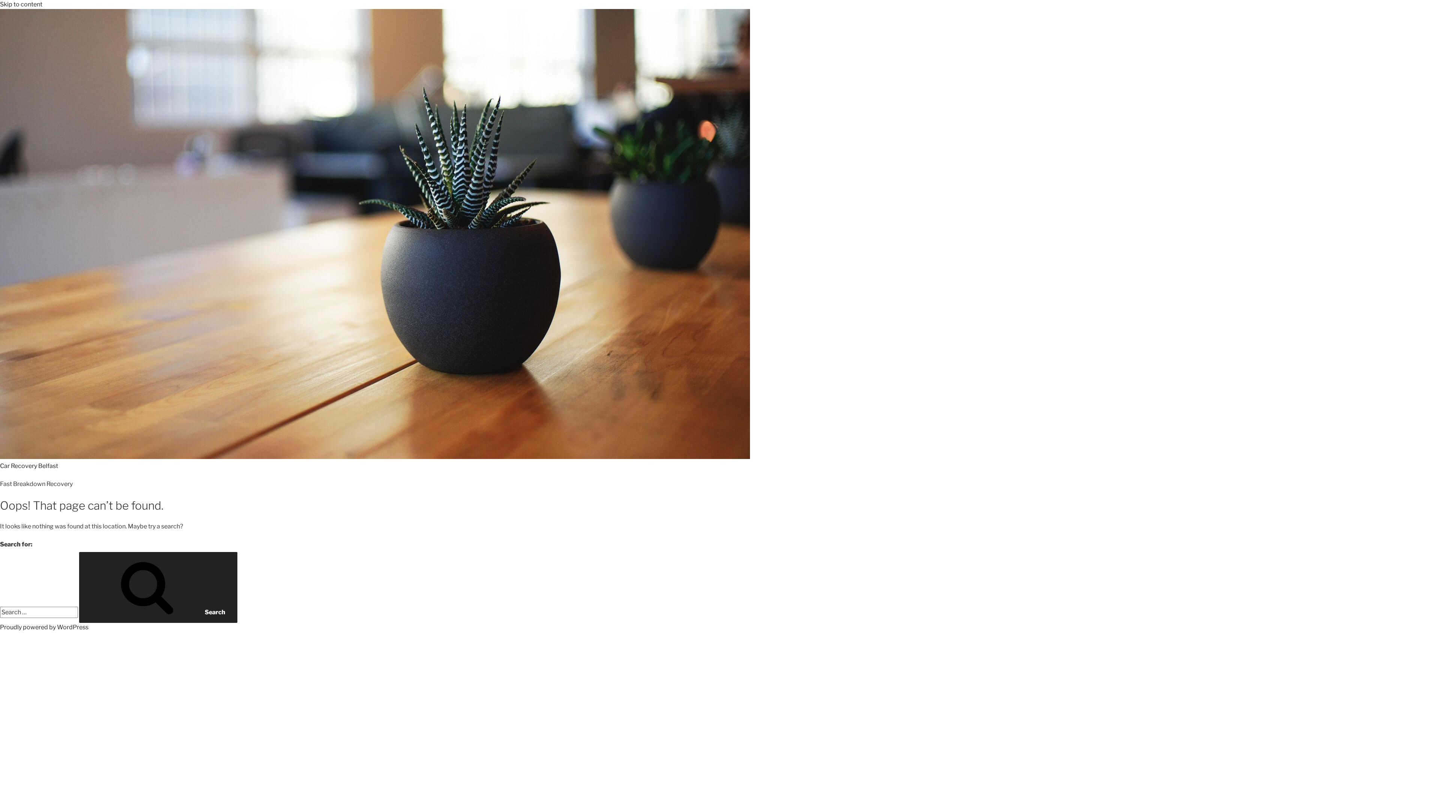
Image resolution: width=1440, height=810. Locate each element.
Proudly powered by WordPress (44, 627)
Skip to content (21, 4)
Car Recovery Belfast (29, 466)
